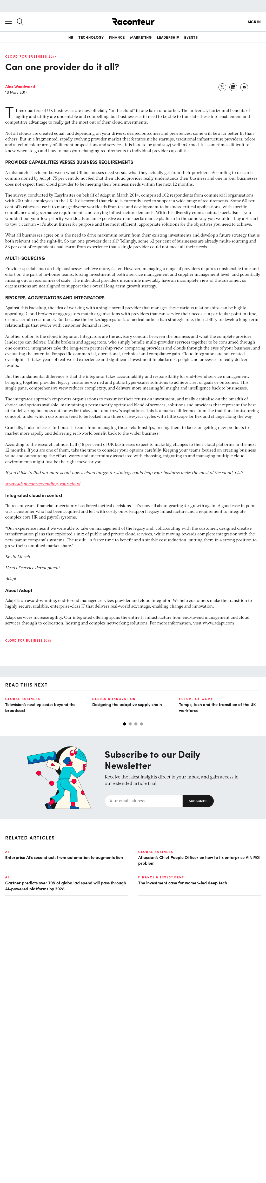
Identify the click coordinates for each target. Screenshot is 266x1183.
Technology (91, 37)
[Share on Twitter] (222, 87)
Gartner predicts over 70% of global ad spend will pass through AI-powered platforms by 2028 (65, 885)
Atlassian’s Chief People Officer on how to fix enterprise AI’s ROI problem (199, 860)
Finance (117, 37)
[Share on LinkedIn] (233, 87)
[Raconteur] (133, 21)
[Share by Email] (244, 87)
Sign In (254, 21)
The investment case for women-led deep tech (182, 882)
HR (71, 37)
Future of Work (196, 699)
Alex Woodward (20, 86)
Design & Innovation (114, 699)
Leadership (168, 37)
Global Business (22, 699)
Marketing (141, 37)
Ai (7, 852)
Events (191, 37)
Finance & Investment (161, 877)
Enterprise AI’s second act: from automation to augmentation (64, 857)
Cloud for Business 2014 (31, 56)
